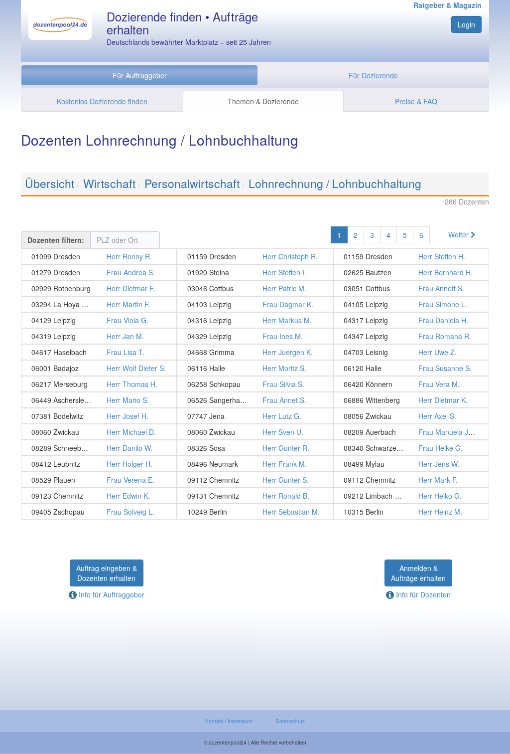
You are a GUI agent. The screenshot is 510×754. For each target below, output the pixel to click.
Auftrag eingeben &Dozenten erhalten (106, 573)
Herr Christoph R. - (254, 256)
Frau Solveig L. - (98, 511)
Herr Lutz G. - (254, 415)
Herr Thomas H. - (98, 384)
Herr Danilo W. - (98, 447)
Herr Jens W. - (411, 463)
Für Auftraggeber (140, 75)
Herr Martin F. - (98, 304)
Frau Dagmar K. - (254, 304)
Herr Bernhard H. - (411, 272)
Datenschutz (290, 721)
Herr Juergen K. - (254, 352)
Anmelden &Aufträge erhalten (418, 573)
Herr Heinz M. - (411, 511)
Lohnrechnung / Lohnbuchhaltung (335, 183)
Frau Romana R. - (411, 336)
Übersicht (49, 183)
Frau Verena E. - (98, 479)
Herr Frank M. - (254, 463)
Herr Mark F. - (411, 479)
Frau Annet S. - (254, 399)
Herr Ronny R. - (98, 256)
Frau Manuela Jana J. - (411, 431)
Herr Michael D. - (98, 431)
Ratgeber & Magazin (447, 5)
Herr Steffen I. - (254, 272)
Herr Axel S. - (411, 415)
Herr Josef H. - (98, 415)
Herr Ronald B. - (254, 495)
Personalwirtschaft (192, 183)
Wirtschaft (109, 183)
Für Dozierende (373, 75)
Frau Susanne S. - (411, 368)
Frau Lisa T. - (98, 352)
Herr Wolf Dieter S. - (98, 368)
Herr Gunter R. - (254, 447)
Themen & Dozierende (263, 101)
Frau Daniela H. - (411, 320)
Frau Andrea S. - (98, 272)
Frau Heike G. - (411, 447)
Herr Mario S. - (98, 399)
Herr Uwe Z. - (411, 352)
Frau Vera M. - (411, 384)
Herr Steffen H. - (411, 256)
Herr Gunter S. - (254, 479)
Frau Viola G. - (98, 320)
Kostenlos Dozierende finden (102, 101)
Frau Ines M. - (254, 336)
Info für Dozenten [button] (422, 594)
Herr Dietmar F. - (98, 288)
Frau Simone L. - (411, 304)
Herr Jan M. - (98, 336)
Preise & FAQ (416, 101)
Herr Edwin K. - (98, 495)
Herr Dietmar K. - (411, 399)
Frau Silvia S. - (254, 384)
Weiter (459, 234)
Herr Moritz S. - (254, 368)
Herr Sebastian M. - (254, 511)
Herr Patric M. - (254, 288)
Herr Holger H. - (98, 463)
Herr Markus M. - (254, 320)
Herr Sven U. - (254, 431)
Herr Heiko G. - (411, 495)
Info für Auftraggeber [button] (110, 594)
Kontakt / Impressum (229, 721)
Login (466, 24)
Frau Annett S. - (411, 288)
